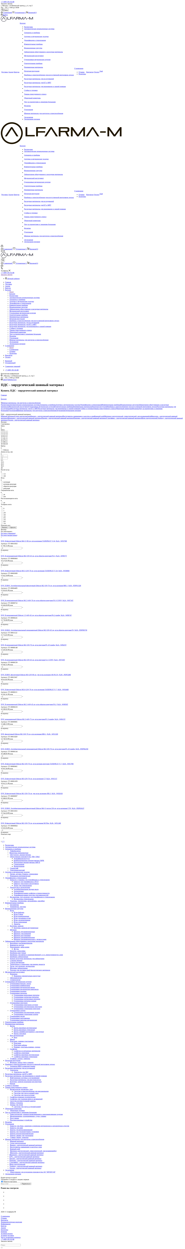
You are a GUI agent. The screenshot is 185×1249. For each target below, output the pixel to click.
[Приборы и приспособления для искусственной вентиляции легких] (49, 73)
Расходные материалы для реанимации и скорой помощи (59, 408)
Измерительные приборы (111, 405)
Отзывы (4, 1218)
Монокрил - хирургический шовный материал (25, 418)
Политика (4, 1230)
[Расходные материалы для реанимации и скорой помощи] (49, 85)
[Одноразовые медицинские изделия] (49, 58)
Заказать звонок (6, 275)
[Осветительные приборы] (49, 61)
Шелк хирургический (149, 418)
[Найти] (2, 1247)
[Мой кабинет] (2, 246)
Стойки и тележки (86, 408)
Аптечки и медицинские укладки (68, 405)
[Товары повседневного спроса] (49, 92)
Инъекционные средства (129, 405)
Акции (3, 1228)
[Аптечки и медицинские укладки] (49, 35)
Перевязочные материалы (82, 407)
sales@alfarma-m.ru (9, 380)
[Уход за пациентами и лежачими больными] (49, 100)
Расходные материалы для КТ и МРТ (24, 408)
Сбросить (13, 527)
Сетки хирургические (23, 416)
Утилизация (12, 410)
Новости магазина (10, 1182)
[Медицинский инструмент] (49, 54)
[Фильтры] (49, 104)
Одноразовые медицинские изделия (41, 407)
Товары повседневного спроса (104, 408)
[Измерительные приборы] (49, 42)
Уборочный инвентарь (124, 408)
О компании (13, 349)
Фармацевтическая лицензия (11, 1222)
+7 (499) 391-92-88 (7, 2)
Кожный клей (99, 416)
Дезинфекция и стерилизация (91, 405)
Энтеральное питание (73, 410)
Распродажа (5, 405)
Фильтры (135, 408)
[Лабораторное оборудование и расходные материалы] (49, 50)
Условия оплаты (7, 1233)
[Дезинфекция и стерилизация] (49, 38)
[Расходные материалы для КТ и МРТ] (49, 81)
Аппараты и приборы (48, 405)
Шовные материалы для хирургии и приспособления (36, 410)
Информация (5, 1224)
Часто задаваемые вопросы (11, 1237)
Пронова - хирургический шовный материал (90, 418)
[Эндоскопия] (49, 115)
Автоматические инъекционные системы (25, 405)
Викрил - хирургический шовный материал (47, 416)
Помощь (4, 1232)
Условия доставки (7, 1235)
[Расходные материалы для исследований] (49, 77)
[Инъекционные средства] (49, 46)
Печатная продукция (99, 407)
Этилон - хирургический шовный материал (24, 420)
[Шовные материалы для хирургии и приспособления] (49, 111)
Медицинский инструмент (18, 407)
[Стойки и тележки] (49, 88)
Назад (11, 292)
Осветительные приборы (64, 407)
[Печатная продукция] (49, 69)
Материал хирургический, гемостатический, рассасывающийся (127, 416)
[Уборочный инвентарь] (49, 96)
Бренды (3, 1226)
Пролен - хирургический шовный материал (58, 418)
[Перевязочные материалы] (49, 65)
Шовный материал (8, 416)
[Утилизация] (49, 108)
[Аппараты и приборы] (49, 31)
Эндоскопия (60, 410)
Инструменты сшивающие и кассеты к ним (78, 416)
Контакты (4, 1220)
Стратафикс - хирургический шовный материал (123, 418)
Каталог (12, 294)
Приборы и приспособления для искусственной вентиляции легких (132, 407)
